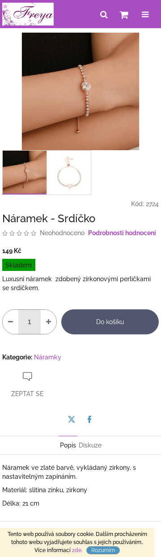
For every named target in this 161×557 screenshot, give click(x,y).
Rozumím (103, 550)
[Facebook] (89, 419)
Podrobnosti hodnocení (122, 232)
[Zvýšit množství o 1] (48, 322)
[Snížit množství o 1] (10, 322)
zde (76, 550)
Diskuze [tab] (90, 445)
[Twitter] (72, 419)
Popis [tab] (68, 445)
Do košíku (110, 321)
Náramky (47, 357)
